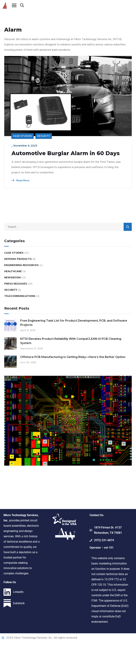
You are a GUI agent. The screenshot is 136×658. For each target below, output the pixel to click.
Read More (22, 180)
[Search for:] (68, 227)
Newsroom (12, 277)
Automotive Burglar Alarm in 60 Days (66, 153)
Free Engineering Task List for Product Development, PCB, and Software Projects (73, 323)
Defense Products (18, 259)
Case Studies (22, 136)
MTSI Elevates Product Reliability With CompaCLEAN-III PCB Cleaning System (70, 341)
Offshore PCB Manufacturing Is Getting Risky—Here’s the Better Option (72, 357)
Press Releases (15, 283)
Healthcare (13, 271)
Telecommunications (19, 296)
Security (43, 136)
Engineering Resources (21, 265)
